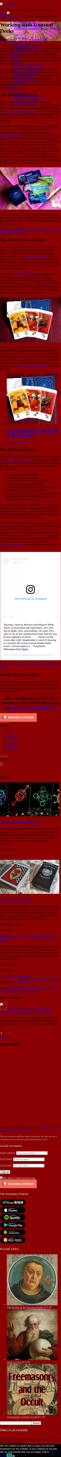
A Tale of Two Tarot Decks (15, 899)
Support (11, 86)
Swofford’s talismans (24, 274)
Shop (9, 31)
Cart (16, 34)
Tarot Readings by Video (27, 46)
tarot (21, 991)
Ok (9, 1455)
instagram (11, 988)
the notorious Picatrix (34, 256)
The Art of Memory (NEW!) (29, 65)
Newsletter (19, 83)
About (10, 89)
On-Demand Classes (25, 22)
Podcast (18, 62)
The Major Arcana (23, 77)
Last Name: (6, 1165)
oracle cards (50, 988)
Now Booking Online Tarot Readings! (38, 979)
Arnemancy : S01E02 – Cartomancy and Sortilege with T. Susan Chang (25, 1010)
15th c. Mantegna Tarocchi (18, 459)
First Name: (6, 1159)
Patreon (4, 991)
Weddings (19, 52)
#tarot (25, 649)
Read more (21, 442)
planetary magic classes (32, 365)
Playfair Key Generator (26, 74)
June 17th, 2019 (41, 1011)
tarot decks (30, 991)
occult (39, 988)
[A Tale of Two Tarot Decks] (29, 892)
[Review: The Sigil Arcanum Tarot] (29, 815)
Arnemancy (27, 654)
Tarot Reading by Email (26, 49)
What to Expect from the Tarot (30, 98)
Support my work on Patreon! (31, 707)
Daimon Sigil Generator (26, 71)
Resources (12, 55)
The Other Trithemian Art (27, 25)
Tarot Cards (19, 982)
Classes (11, 19)
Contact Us (20, 92)
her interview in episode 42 (20, 111)
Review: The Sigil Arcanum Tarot (19, 822)
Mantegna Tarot (26, 988)
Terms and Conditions (25, 101)
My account (20, 37)
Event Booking (22, 43)
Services (11, 40)
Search (36, 1423)
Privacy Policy (21, 104)
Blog (16, 58)
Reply (3, 1037)
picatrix (13, 991)
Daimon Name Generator (27, 68)
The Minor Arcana (23, 80)
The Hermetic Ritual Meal (16, 976)
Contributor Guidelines (26, 95)
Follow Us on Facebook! (14, 1429)
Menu (3, 13)
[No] (13, 1455)
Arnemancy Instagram (12, 544)
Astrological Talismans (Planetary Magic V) (37, 28)
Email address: (8, 1152)
